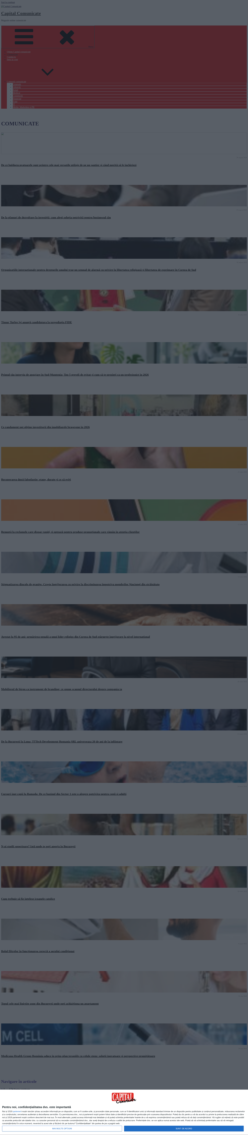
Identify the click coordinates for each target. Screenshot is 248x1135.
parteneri (17, 1111)
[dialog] (124, 1112)
